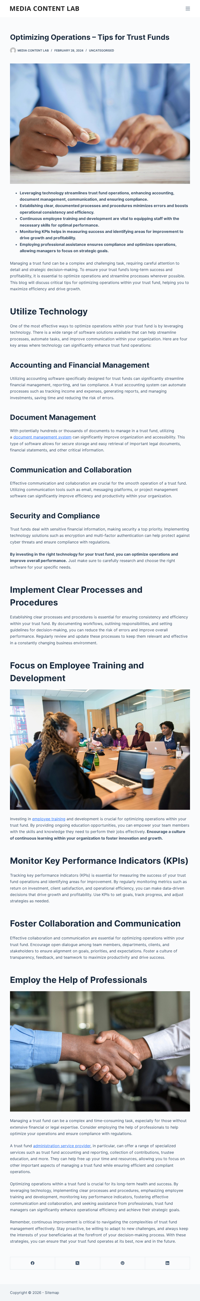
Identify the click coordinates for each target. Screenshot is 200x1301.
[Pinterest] (122, 1263)
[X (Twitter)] (77, 1263)
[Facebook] (32, 1263)
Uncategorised (101, 50)
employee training (48, 818)
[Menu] (188, 8)
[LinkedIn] (167, 1263)
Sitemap (52, 1292)
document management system (42, 437)
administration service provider (61, 1145)
